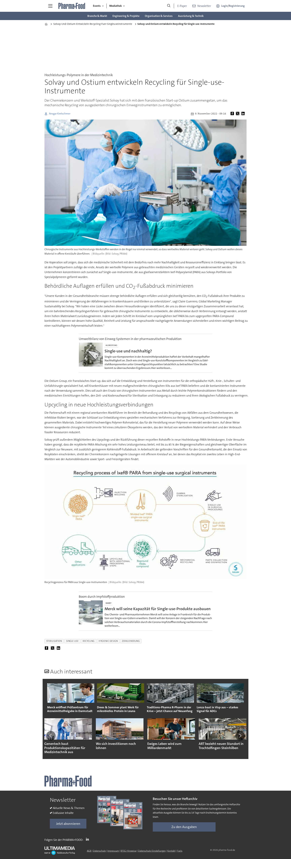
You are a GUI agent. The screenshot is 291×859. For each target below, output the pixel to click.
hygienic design (108, 641)
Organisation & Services (159, 16)
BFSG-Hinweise (128, 850)
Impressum (113, 850)
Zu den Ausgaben (184, 827)
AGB (89, 850)
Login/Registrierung (233, 6)
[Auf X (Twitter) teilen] (238, 113)
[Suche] (168, 6)
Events (97, 6)
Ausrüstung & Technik (191, 16)
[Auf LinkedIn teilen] (243, 113)
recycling (88, 641)
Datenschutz (99, 850)
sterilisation (54, 641)
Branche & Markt (97, 16)
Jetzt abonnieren (68, 823)
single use (72, 641)
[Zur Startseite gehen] (71, 5)
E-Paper (182, 6)
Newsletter (204, 6)
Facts (179, 850)
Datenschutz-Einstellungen (152, 850)
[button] (51, 735)
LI (88, 839)
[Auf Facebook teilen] (232, 113)
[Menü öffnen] (50, 6)
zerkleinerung (131, 641)
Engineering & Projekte (125, 16)
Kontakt (171, 850)
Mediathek (115, 6)
